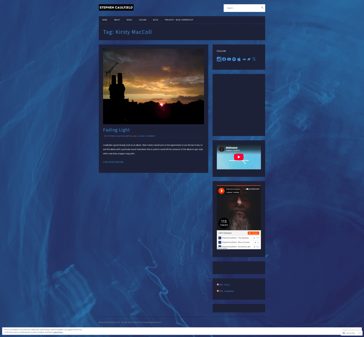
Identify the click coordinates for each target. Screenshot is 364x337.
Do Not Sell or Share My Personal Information (141, 322)
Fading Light (116, 130)
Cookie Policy (58, 332)
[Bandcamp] (249, 59)
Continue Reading (113, 162)
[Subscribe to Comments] (218, 291)
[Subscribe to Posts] (218, 284)
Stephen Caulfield (116, 136)
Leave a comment (147, 136)
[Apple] (239, 59)
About (117, 20)
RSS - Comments (226, 291)
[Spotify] (234, 59)
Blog (155, 20)
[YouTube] (229, 59)
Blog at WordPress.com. (109, 322)
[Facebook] (224, 59)
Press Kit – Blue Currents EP (179, 20)
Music (129, 20)
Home (104, 20)
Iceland (142, 20)
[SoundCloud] (244, 59)
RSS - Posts (224, 284)
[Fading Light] (153, 86)
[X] (254, 59)
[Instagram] (219, 59)
